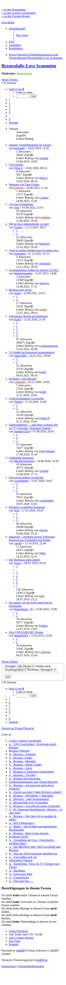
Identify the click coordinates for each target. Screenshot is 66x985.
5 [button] (9, 112)
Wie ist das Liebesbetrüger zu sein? (29, 224)
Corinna (44, 197)
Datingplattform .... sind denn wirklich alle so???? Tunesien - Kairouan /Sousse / (33, 426)
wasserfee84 (21, 480)
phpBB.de (42, 960)
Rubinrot (44, 243)
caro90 (18, 543)
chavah (43, 530)
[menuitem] (22, 35)
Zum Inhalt (7, 22)
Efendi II (44, 418)
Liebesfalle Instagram (21, 457)
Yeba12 (18, 168)
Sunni (17, 293)
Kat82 (17, 319)
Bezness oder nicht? (20, 289)
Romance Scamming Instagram (27, 507)
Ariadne (43, 158)
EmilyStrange (47, 451)
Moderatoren (24, 73)
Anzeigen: (10, 666)
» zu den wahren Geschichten (18, 12)
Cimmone (45, 217)
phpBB (20, 950)
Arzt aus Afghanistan (21, 204)
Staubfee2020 (22, 431)
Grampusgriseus (48, 345)
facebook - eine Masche (22, 378)
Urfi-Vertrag (16, 164)
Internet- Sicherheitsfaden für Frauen (30, 145)
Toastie (18, 227)
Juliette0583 (21, 635)
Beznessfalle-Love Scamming (28, 65)
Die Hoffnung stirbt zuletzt (24, 559)
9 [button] (9, 119)
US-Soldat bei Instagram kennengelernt (31, 352)
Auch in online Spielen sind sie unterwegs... (34, 250)
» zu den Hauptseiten (13, 9)
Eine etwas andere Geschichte (26, 477)
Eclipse (43, 625)
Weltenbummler (23, 273)
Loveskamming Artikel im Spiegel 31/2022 (34, 270)
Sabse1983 (20, 355)
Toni (16, 207)
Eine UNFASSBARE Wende (26, 632)
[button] (16, 89)
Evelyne (18, 187)
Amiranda (19, 253)
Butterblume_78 (23, 609)
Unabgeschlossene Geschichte (26, 398)
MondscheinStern (24, 461)
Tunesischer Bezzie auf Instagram (28, 316)
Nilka (42, 553)
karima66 (19, 148)
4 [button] (9, 109)
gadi (41, 596)
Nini (16, 510)
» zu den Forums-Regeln (15, 16)
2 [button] (9, 102)
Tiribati (18, 401)
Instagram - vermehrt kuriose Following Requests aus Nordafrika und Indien (32, 538)
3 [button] (9, 106)
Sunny (17, 563)
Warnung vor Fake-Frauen (24, 184)
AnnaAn (44, 283)
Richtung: (34, 669)
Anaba (43, 309)
